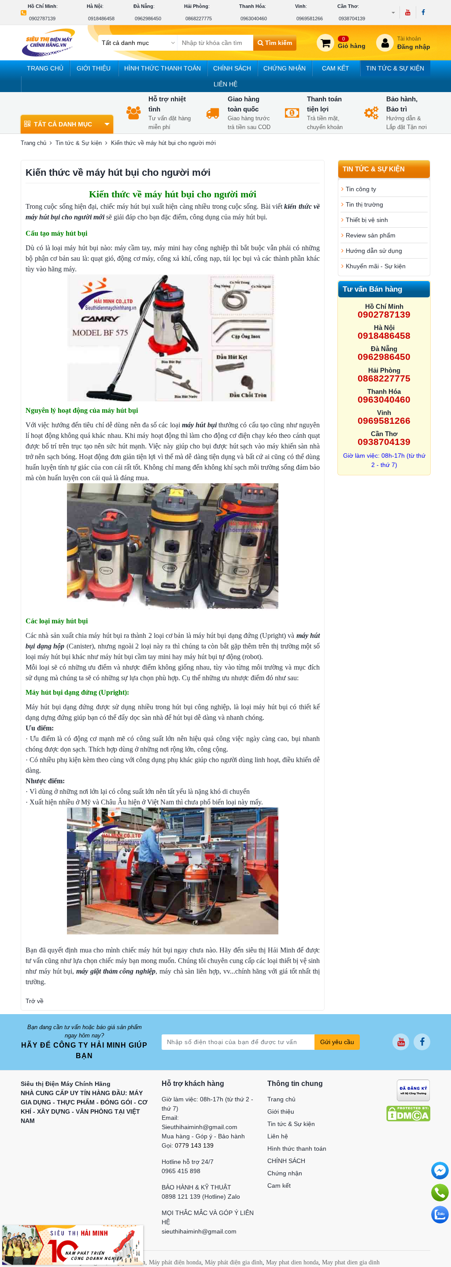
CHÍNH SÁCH (232, 68)
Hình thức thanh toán (162, 68)
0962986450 (148, 18)
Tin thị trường (364, 204)
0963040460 (253, 18)
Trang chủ (45, 68)
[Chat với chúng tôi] (440, 1214)
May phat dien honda (292, 1262)
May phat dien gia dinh (351, 1262)
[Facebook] (423, 12)
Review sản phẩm (371, 235)
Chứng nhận (284, 68)
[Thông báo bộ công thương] (413, 1089)
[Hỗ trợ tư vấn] (440, 1192)
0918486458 (101, 18)
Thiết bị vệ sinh (367, 219)
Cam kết (335, 68)
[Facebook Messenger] (440, 1170)
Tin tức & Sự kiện (395, 68)
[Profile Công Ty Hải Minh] (72, 1244)
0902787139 (42, 18)
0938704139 (352, 18)
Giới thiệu (94, 68)
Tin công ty (361, 189)
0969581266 (309, 18)
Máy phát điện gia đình (233, 1262)
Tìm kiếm (277, 42)
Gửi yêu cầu (337, 1041)
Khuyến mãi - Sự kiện (376, 266)
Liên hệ (225, 84)
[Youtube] (407, 12)
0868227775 (198, 18)
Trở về (35, 1000)
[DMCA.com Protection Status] (408, 1113)
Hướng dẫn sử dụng (374, 250)
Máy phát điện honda (175, 1262)
